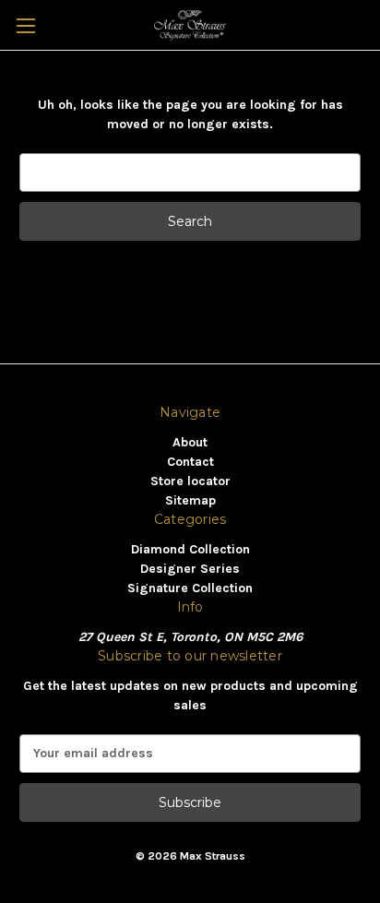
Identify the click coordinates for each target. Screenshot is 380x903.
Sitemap (190, 500)
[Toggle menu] (25, 25)
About (190, 442)
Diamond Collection (190, 549)
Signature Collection (190, 588)
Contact (190, 461)
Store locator (190, 481)
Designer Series (190, 568)
